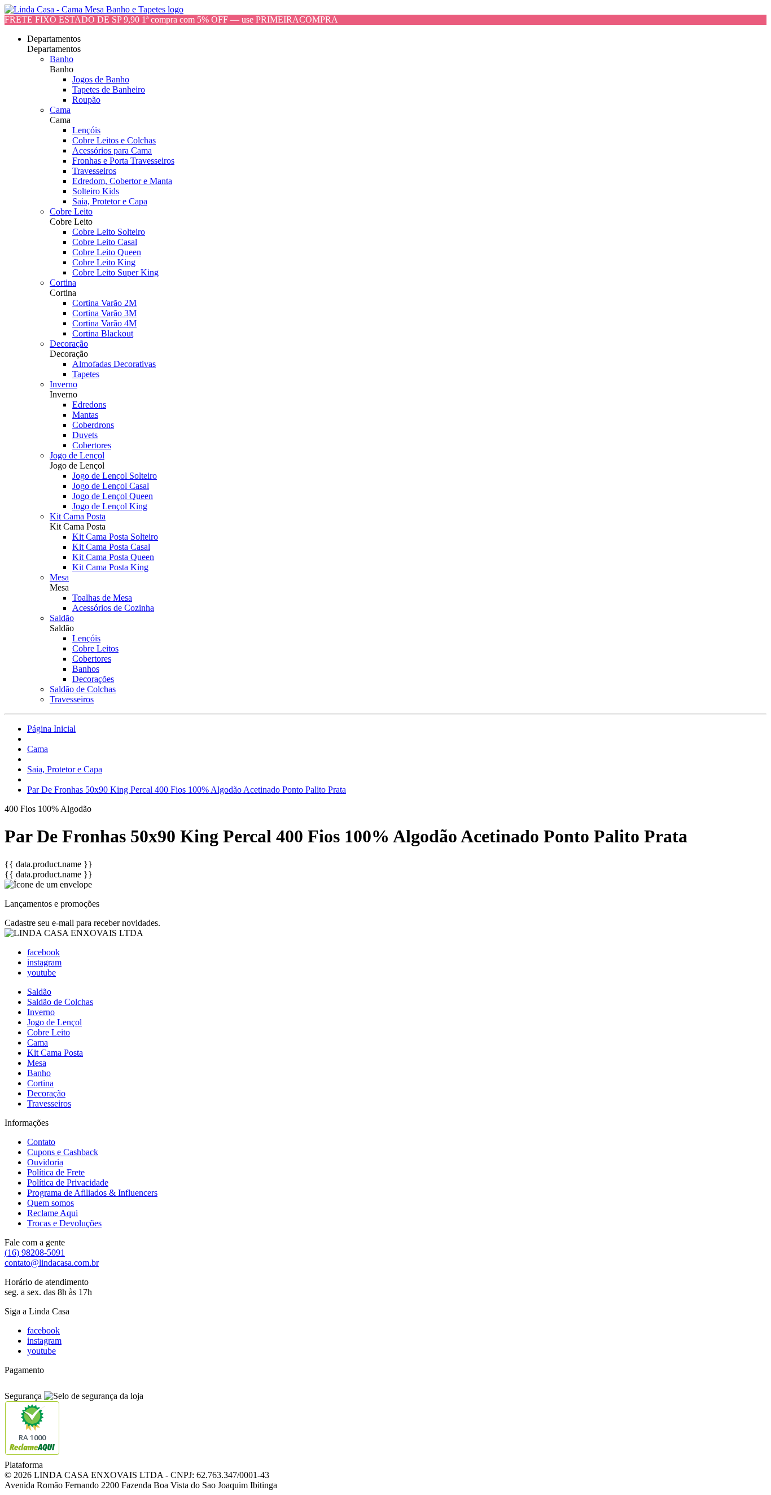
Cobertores (91, 445)
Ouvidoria (45, 1162)
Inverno (63, 384)
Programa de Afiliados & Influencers (92, 1192)
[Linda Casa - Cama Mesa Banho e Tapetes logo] (94, 9)
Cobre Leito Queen (106, 252)
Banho (61, 59)
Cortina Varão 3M (104, 313)
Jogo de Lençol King (109, 506)
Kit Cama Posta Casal (111, 547)
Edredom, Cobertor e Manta (122, 181)
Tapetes (85, 374)
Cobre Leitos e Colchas (114, 140)
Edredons (89, 404)
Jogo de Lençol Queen (112, 496)
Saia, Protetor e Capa (109, 201)
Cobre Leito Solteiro (108, 232)
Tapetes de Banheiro (108, 89)
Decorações (93, 679)
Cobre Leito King (103, 262)
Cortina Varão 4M (104, 323)
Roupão (86, 99)
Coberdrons (93, 425)
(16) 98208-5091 (35, 1252)
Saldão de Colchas (83, 689)
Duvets (85, 435)
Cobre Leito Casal (104, 242)
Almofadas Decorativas (114, 364)
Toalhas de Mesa (102, 597)
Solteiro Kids (95, 191)
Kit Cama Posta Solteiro (115, 536)
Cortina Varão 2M (104, 303)
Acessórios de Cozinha (113, 608)
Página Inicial (51, 728)
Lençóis (86, 130)
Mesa (59, 577)
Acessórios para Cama (112, 150)
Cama (60, 110)
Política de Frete (56, 1172)
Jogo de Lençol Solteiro (114, 475)
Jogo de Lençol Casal (110, 486)
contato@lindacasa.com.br (52, 1262)
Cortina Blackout (102, 333)
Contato (41, 1142)
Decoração (69, 343)
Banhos (85, 669)
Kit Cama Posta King (110, 567)
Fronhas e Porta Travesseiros (123, 160)
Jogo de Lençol (77, 455)
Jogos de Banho (100, 79)
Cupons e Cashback (62, 1152)
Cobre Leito (71, 211)
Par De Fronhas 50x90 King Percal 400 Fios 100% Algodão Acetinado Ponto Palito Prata (186, 789)
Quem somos (50, 1203)
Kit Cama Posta (78, 516)
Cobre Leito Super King (115, 272)
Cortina (63, 282)
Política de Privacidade (67, 1182)
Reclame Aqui (52, 1213)
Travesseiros (94, 171)
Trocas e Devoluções (64, 1223)
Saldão (62, 618)
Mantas (85, 414)
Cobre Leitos (95, 648)
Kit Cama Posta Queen (113, 557)
